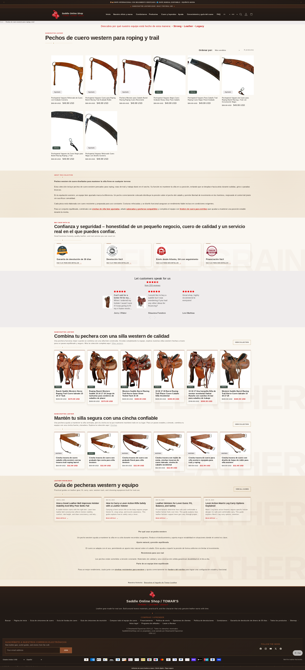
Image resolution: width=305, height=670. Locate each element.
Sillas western (117, 343)
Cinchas (113, 425)
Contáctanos (141, 14)
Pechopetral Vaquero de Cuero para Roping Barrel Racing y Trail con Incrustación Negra (235, 100)
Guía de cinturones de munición (94, 620)
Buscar (8, 620)
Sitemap (293, 620)
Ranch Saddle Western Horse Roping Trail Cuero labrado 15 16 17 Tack (69, 393)
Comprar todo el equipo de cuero (123, 620)
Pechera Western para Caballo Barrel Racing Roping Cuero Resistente (133, 99)
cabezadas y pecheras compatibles (142, 209)
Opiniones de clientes (182, 620)
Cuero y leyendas (168, 14)
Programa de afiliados (150, 623)
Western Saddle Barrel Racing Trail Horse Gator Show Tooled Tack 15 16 (135, 393)
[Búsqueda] (240, 14)
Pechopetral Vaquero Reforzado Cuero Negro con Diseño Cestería (99, 155)
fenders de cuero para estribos (193, 209)
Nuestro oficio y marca (123, 14)
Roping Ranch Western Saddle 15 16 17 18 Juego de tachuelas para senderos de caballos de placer (101, 394)
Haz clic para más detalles (68, 263)
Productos (153, 14)
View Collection (242, 342)
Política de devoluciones (204, 620)
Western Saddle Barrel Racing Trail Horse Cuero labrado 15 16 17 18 (235, 393)
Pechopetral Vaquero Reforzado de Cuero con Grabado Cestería (66, 99)
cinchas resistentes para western (129, 570)
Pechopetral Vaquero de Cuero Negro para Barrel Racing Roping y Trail (67, 155)
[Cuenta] (246, 14)
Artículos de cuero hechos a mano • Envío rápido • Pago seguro (152, 668)
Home (1, 22)
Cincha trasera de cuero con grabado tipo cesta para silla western (102, 460)
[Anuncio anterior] (4, 2)
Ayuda (180, 14)
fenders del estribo (176, 570)
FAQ (218, 14)
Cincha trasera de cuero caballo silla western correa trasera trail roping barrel (68, 460)
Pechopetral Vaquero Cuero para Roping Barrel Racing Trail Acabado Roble (100, 99)
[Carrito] (251, 14)
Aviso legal (133, 623)
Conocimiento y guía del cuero (200, 14)
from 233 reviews (152, 285)
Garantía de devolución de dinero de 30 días (248, 620)
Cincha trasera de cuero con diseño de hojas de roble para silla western (235, 460)
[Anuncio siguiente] (301, 2)
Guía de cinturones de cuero (42, 620)
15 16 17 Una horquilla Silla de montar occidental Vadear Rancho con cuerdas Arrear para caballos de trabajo (202, 394)
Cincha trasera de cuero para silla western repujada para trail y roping (202, 460)
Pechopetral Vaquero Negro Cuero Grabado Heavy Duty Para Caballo (167, 99)
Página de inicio (20, 620)
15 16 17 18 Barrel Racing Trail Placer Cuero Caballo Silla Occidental (167, 393)
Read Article (61, 518)
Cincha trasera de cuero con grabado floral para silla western (135, 460)
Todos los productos (278, 620)
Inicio (108, 14)
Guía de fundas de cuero (67, 620)
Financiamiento (146, 620)
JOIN (66, 650)
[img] (152, 282)
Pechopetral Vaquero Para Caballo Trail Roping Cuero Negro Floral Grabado (203, 99)
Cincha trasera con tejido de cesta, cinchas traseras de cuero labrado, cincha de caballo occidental (168, 461)
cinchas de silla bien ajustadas (106, 209)
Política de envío (163, 620)
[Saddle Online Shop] (56, 14)
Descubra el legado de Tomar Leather (160, 583)
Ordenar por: (206, 50)
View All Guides (242, 489)
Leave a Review (169, 623)
